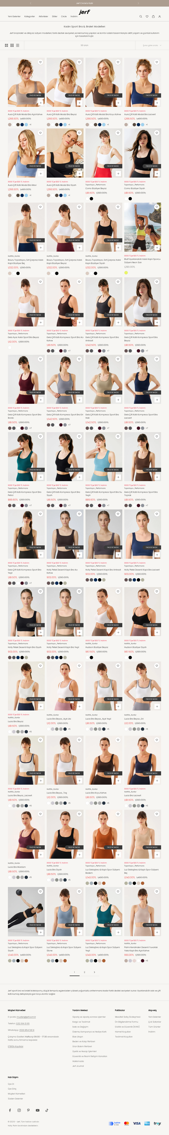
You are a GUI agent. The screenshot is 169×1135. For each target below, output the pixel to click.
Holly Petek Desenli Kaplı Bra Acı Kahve (62, 571)
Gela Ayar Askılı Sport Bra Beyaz (23, 337)
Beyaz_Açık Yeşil (18, 732)
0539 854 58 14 (26, 1030)
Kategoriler (29, 16)
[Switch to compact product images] (17, 45)
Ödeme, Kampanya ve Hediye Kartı (89, 1031)
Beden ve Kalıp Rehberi (83, 1041)
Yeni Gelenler (14, 16)
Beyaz (14, 124)
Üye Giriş (12, 1088)
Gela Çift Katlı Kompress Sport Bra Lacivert (141, 416)
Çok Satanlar (154, 1021)
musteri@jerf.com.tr (26, 1016)
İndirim (74, 16)
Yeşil (65, 583)
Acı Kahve (48, 351)
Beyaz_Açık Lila (14, 732)
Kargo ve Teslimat (81, 1021)
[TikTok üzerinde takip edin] (47, 1110)
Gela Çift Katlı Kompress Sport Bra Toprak (141, 494)
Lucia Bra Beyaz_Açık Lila (59, 718)
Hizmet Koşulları (123, 1031)
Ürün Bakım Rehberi (82, 1046)
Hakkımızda (78, 1061)
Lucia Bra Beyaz (15, 721)
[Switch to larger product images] (6, 45)
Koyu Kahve (18, 124)
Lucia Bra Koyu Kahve (95, 792)
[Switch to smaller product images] (12, 45)
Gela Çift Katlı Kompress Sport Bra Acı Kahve (65, 339)
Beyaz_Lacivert (26, 732)
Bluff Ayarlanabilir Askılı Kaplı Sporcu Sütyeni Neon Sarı (142, 261)
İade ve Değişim (80, 1026)
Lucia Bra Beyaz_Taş (57, 792)
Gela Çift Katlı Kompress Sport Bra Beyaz (141, 339)
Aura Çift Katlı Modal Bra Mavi (22, 185)
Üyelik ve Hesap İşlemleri (84, 1051)
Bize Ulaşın (77, 1036)
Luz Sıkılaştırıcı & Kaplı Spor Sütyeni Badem (102, 871)
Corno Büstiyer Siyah (134, 188)
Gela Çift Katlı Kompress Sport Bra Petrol (24, 494)
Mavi (26, 124)
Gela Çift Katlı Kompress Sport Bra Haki (102, 416)
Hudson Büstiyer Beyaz (96, 647)
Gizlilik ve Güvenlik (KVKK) (127, 1026)
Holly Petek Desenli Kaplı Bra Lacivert (142, 569)
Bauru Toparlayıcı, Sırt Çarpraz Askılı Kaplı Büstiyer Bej (25, 262)
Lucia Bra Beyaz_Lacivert (20, 795)
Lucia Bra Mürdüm (17, 867)
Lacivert (22, 124)
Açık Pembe (134, 961)
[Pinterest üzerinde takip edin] (28, 1110)
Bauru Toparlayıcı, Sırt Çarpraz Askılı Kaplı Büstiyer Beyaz (64, 262)
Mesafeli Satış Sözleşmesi (127, 1016)
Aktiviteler (43, 16)
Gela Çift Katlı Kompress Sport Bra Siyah (63, 494)
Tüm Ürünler (154, 1026)
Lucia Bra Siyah (54, 869)
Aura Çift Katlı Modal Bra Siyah (61, 185)
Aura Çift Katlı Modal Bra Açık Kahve (25, 114)
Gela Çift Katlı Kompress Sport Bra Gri (65, 414)
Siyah (91, 198)
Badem (104, 883)
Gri (65, 351)
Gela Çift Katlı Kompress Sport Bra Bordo (24, 416)
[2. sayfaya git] (94, 972)
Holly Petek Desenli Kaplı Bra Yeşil (63, 647)
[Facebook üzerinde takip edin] (10, 1110)
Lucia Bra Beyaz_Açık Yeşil (98, 718)
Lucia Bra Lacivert (132, 795)
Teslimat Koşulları (124, 1036)
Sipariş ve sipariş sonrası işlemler (89, 1016)
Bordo (61, 351)
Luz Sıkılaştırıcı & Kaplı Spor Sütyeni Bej (141, 871)
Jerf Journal (78, 1066)
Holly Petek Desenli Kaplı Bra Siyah (24, 647)
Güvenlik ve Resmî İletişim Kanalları (89, 1056)
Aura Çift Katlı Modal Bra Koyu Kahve (103, 114)
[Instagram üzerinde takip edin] (19, 1110)
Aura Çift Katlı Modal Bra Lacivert (140, 114)
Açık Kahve (10, 124)
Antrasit (52, 351)
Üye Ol (11, 1084)
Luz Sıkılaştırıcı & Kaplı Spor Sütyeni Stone (64, 949)
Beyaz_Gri (22, 732)
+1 (30, 124)
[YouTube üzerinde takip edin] (38, 1110)
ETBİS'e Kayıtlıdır (15, 1046)
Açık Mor (130, 961)
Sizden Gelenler (15, 1098)
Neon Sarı (126, 273)
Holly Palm (12, 1125)
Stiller (54, 16)
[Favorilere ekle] (40, 62)
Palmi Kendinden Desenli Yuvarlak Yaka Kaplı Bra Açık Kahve (141, 949)
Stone (91, 883)
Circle (64, 16)
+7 (69, 350)
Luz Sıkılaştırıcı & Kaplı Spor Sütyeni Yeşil (102, 949)
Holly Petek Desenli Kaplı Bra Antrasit (103, 569)
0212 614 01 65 (23, 1023)
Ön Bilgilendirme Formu (126, 1021)
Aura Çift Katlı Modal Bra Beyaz (62, 114)
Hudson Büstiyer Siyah (135, 647)
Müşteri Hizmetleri (16, 1093)
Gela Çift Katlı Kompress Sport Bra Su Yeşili (103, 494)
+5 (30, 731)
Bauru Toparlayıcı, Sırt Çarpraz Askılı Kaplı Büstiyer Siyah (103, 262)
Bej (10, 273)
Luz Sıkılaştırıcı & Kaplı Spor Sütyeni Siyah (25, 949)
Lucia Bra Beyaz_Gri (134, 718)
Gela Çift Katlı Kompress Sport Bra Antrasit (102, 339)
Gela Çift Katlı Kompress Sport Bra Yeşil (24, 571)
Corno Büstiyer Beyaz (95, 188)
